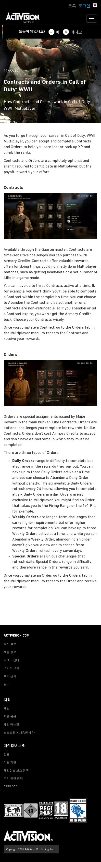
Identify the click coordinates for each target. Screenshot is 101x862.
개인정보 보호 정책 (16, 770)
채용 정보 (10, 652)
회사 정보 (10, 644)
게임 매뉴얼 (11, 724)
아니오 (76, 32)
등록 (72, 6)
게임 (7, 708)
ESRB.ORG (11, 786)
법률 (7, 754)
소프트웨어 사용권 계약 (19, 732)
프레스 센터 (11, 660)
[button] (95, 6)
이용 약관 (10, 762)
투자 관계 (10, 676)
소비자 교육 (11, 668)
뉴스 (7, 684)
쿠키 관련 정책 (13, 778)
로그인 (84, 6)
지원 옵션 (10, 716)
